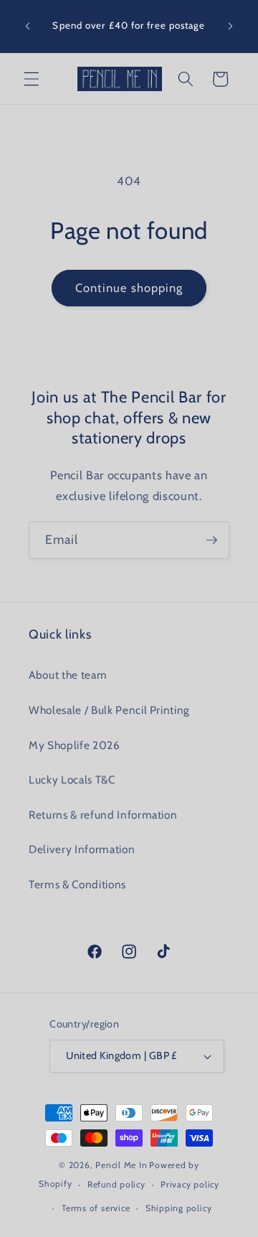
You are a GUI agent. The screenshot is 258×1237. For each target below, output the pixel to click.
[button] (31, 79)
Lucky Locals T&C (72, 779)
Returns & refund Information (103, 815)
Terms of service (96, 1208)
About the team (68, 675)
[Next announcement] (231, 26)
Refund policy (116, 1184)
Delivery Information (82, 849)
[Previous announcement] (28, 26)
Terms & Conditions (77, 884)
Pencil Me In (121, 1165)
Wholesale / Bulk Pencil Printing (109, 710)
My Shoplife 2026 (74, 745)
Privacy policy (190, 1184)
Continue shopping (129, 288)
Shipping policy (178, 1208)
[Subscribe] (211, 540)
